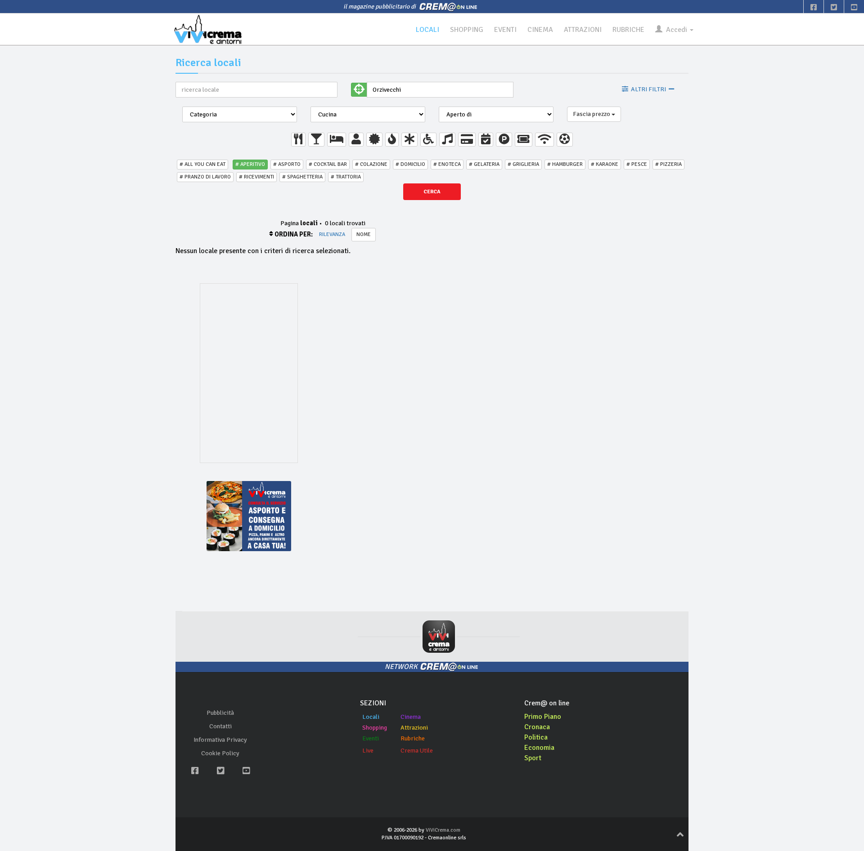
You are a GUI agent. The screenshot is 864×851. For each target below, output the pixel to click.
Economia (539, 747)
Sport (532, 757)
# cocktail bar (328, 164)
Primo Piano (542, 716)
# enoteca (447, 164)
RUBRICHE (628, 29)
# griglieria (523, 164)
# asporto (287, 164)
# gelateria (484, 164)
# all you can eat (202, 164)
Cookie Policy (220, 753)
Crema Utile (416, 750)
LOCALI (427, 29)
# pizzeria (668, 164)
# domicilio (410, 164)
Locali (370, 717)
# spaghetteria (302, 177)
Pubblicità (220, 713)
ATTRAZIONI (583, 29)
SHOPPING (466, 29)
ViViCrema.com (443, 830)
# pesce (636, 164)
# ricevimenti (256, 177)
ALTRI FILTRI (648, 89)
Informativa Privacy (220, 740)
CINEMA (540, 29)
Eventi (370, 738)
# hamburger (565, 164)
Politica (536, 737)
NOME (363, 234)
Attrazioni (414, 727)
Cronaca (537, 726)
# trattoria (346, 177)
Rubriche (412, 738)
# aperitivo (250, 164)
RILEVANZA (332, 234)
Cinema (410, 717)
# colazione (371, 164)
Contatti (220, 726)
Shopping (374, 727)
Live (368, 750)
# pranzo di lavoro (205, 177)
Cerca (432, 191)
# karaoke (604, 164)
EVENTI (505, 29)
